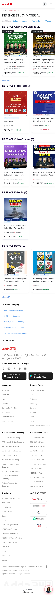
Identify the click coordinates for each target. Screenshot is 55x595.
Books (4, 520)
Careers (5, 404)
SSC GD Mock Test (36, 442)
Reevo (4, 551)
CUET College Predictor (10, 525)
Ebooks (4, 516)
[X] (8, 368)
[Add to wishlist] (26, 56)
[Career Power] (38, 505)
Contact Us (6, 395)
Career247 (6, 547)
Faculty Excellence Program (40, 426)
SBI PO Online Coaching (11, 438)
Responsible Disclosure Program (14, 567)
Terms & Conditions (9, 570)
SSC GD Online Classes (10, 447)
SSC (31, 395)
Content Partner (8, 417)
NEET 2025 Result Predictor (12, 538)
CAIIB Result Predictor (10, 534)
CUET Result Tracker (9, 542)
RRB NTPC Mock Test (38, 447)
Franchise (5, 412)
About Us (5, 390)
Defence (33, 408)
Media (4, 399)
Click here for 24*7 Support (16, 363)
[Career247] (38, 525)
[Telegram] (14, 368)
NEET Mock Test (36, 473)
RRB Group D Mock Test (38, 464)
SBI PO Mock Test (36, 451)
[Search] (45, 4)
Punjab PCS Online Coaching (13, 472)
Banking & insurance (37, 390)
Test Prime (6, 556)
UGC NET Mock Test (37, 486)
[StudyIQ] (38, 512)
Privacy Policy (24, 570)
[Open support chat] (48, 589)
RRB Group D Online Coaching (13, 442)
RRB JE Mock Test (36, 482)
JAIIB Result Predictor (10, 529)
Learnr (4, 560)
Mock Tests (6, 503)
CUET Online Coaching (10, 455)
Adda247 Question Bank (11, 498)
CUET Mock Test (36, 469)
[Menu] (51, 4)
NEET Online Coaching (10, 460)
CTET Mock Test (36, 455)
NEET (32, 421)
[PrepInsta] (38, 518)
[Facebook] (19, 368)
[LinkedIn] (3, 368)
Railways (33, 399)
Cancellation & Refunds (36, 567)
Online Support (7, 421)
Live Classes (6, 507)
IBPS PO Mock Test (37, 477)
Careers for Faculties (9, 408)
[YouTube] (25, 368)
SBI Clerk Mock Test (37, 438)
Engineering (34, 412)
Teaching (33, 404)
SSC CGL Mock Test (37, 460)
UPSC (32, 417)
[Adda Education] (38, 499)
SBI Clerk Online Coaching (11, 451)
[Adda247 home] (7, 4)
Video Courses (7, 512)
